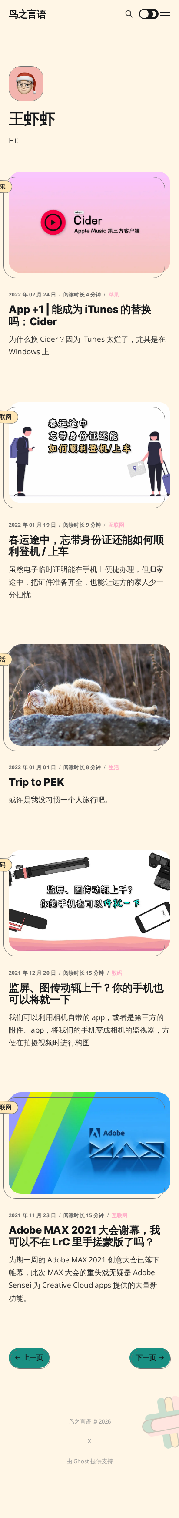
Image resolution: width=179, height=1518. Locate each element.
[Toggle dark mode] (149, 14)
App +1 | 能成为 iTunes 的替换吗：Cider (80, 315)
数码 (117, 972)
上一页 (33, 1357)
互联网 (116, 524)
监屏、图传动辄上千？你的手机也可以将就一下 (86, 993)
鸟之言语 (27, 14)
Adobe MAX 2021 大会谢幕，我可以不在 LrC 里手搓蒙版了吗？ (84, 1236)
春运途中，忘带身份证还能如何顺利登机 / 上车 (86, 545)
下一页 (146, 1357)
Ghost (81, 1461)
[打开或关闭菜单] (165, 13)
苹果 (114, 294)
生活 (114, 767)
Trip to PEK (36, 782)
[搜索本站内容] (129, 13)
